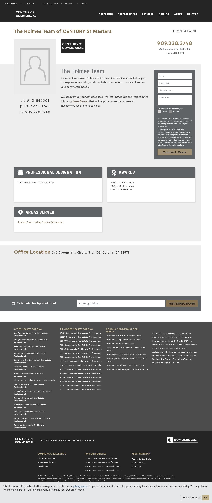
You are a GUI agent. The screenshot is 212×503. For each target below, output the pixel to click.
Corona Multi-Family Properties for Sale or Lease (125, 349)
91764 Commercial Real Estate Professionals (80, 333)
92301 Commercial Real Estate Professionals (80, 377)
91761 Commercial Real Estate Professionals (80, 365)
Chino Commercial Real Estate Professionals (34, 380)
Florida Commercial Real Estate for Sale (101, 458)
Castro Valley (34, 222)
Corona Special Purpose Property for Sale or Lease (126, 359)
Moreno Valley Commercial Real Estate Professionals (32, 419)
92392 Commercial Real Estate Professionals (80, 369)
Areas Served (80, 101)
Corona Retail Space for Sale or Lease (123, 339)
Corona (46, 222)
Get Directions (182, 303)
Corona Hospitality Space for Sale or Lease (126, 354)
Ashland (22, 222)
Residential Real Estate (141, 459)
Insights (163, 14)
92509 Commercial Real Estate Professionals (81, 349)
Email (164, 112)
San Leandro (56, 222)
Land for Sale (43, 466)
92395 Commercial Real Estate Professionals (80, 345)
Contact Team (174, 152)
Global (69, 4)
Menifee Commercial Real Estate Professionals (29, 385)
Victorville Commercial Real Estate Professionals (30, 406)
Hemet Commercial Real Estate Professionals (28, 374)
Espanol (29, 4)
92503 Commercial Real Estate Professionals (81, 373)
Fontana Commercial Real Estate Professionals (29, 426)
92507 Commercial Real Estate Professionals (80, 341)
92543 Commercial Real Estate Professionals (80, 381)
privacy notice (80, 486)
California (170, 348)
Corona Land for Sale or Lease (120, 343)
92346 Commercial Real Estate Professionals (80, 357)
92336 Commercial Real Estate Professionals (80, 353)
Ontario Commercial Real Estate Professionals (29, 368)
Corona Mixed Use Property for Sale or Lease (127, 369)
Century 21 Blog (138, 463)
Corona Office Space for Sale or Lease (124, 335)
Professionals (127, 14)
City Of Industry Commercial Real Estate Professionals (32, 392)
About (178, 14)
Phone (176, 112)
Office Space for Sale (46, 458)
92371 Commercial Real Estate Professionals (80, 389)
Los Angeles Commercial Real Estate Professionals (31, 334)
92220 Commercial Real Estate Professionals (80, 337)
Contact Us (137, 467)
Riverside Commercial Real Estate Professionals (29, 347)
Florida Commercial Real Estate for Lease (102, 462)
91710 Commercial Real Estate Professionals (80, 385)
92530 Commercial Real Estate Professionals (81, 361)
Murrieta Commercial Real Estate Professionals (29, 413)
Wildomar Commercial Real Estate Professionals (30, 354)
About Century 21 (141, 454)
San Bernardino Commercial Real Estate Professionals (32, 361)
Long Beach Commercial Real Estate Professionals (30, 341)
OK (206, 497)
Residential (11, 4)
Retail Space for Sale (46, 462)
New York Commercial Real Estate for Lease (103, 470)
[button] (35, 303)
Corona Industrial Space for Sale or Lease (125, 365)
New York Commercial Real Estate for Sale (102, 466)
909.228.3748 (174, 42)
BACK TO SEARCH (186, 31)
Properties (106, 14)
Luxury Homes (50, 4)
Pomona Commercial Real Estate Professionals (29, 399)
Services (147, 14)
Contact (192, 14)
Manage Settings (192, 497)
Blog (84, 4)
